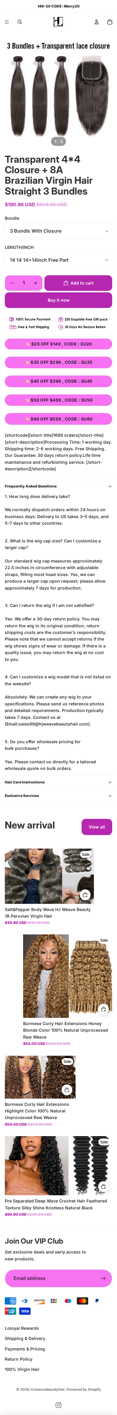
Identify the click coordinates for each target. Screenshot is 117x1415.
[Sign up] (103, 1278)
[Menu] (7, 22)
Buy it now (59, 300)
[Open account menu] (96, 22)
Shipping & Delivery (25, 1338)
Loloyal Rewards (22, 1328)
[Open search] (19, 22)
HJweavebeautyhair (47, 1389)
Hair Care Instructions (25, 782)
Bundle (12, 218)
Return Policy (18, 1359)
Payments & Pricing (25, 1348)
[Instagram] (58, 1405)
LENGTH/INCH (19, 247)
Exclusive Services (22, 795)
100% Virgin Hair (22, 1369)
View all (97, 826)
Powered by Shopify (84, 1389)
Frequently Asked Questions (31, 486)
